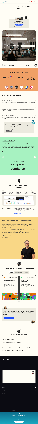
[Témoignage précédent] (3, 157)
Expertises (3, 393)
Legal (3, 404)
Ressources (4, 390)
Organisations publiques (18, 272)
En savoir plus (9, 130)
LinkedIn (3, 366)
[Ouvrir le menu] (35, 2)
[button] (19, 101)
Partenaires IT (26, 272)
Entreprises (11, 272)
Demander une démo (19, 24)
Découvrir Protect (17, 213)
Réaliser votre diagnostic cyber (19, 26)
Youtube (7, 366)
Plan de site (19, 410)
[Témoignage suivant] (35, 157)
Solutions (3, 387)
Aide (3, 401)
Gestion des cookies (24, 410)
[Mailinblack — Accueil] (6, 2)
